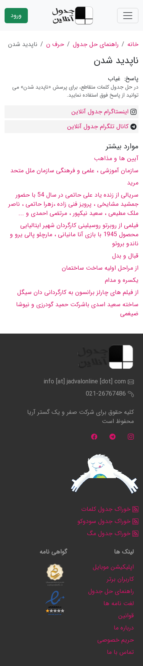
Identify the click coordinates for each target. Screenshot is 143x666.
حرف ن (55, 44)
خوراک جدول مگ (109, 533)
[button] (55, 575)
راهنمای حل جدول (96, 44)
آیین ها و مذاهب (116, 158)
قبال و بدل (125, 256)
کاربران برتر (120, 579)
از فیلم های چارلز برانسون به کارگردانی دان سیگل (77, 292)
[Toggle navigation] (127, 15)
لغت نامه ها (118, 603)
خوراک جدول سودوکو (104, 521)
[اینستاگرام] (131, 436)
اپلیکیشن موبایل (113, 567)
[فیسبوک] (94, 436)
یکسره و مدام (121, 280)
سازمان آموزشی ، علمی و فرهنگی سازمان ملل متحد (74, 170)
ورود (16, 15)
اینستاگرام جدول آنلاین (100, 111)
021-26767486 (106, 394)
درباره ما (124, 628)
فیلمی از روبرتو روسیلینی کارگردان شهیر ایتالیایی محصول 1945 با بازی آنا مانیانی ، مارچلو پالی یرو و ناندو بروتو (74, 234)
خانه (132, 44)
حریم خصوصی (115, 640)
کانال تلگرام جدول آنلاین (98, 126)
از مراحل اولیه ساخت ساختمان (100, 268)
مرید (132, 183)
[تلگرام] (112, 436)
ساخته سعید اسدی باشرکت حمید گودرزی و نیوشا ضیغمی (77, 309)
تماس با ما (120, 652)
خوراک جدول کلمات (106, 509)
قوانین (126, 615)
